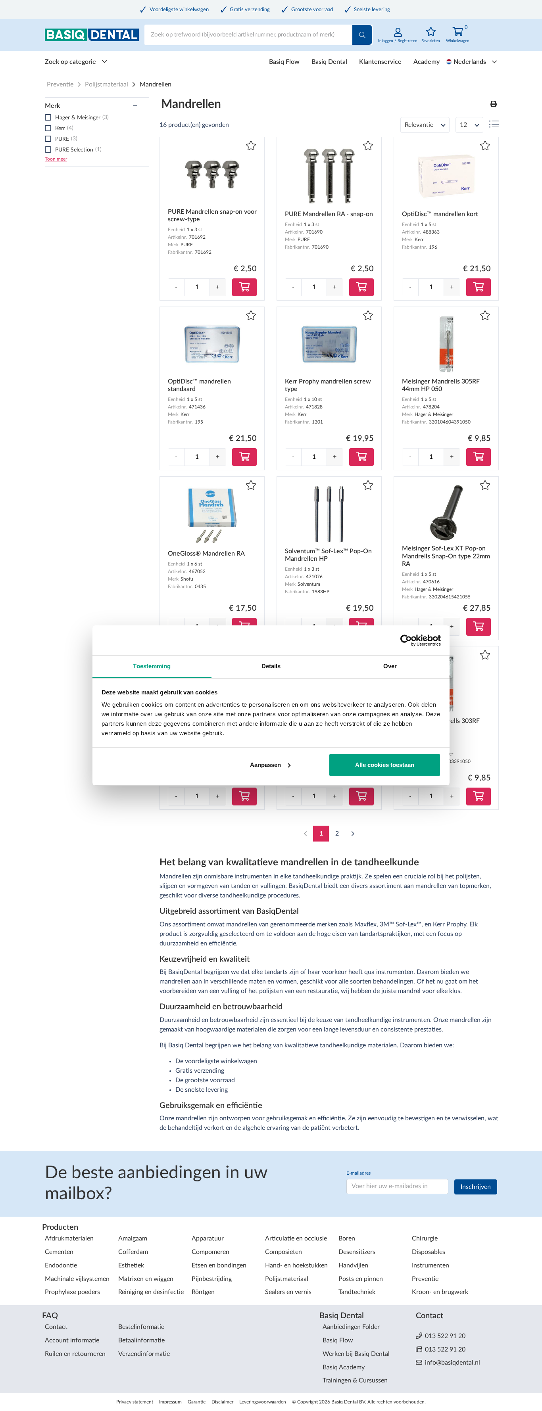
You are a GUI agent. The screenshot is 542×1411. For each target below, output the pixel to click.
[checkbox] (48, 117)
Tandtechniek (356, 1292)
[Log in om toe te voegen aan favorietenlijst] (251, 146)
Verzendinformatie (144, 1354)
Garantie (197, 1401)
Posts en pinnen (360, 1279)
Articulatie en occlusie (296, 1238)
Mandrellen (155, 84)
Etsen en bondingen (219, 1265)
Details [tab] (271, 666)
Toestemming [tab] (152, 666)
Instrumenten (430, 1265)
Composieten (283, 1252)
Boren (346, 1238)
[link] (397, 39)
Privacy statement (134, 1401)
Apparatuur (208, 1238)
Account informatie (72, 1340)
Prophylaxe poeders (72, 1292)
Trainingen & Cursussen (355, 1380)
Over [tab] (390, 666)
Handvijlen (353, 1265)
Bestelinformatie (141, 1327)
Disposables (428, 1252)
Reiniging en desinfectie (151, 1292)
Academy (426, 62)
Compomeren (210, 1252)
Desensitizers (356, 1252)
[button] (493, 104)
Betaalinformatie (141, 1340)
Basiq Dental (329, 62)
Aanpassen (265, 764)
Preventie (60, 84)
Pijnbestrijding (212, 1279)
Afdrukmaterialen (69, 1238)
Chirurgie (425, 1238)
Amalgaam (132, 1238)
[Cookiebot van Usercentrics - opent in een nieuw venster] (406, 640)
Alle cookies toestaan (384, 764)
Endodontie (61, 1265)
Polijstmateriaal (106, 84)
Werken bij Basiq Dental (356, 1354)
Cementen (59, 1252)
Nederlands (470, 62)
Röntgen (203, 1292)
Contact (56, 1327)
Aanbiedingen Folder (351, 1327)
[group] (197, 287)
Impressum (170, 1401)
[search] (362, 35)
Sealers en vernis (288, 1292)
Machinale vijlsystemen (77, 1279)
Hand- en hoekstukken (296, 1265)
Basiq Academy (344, 1367)
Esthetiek (131, 1265)
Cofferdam (133, 1252)
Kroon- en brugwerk (440, 1292)
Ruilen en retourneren (75, 1354)
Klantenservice (380, 62)
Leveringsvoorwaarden (262, 1401)
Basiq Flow (284, 62)
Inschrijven (476, 1187)
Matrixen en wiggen (145, 1279)
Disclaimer (222, 1401)
